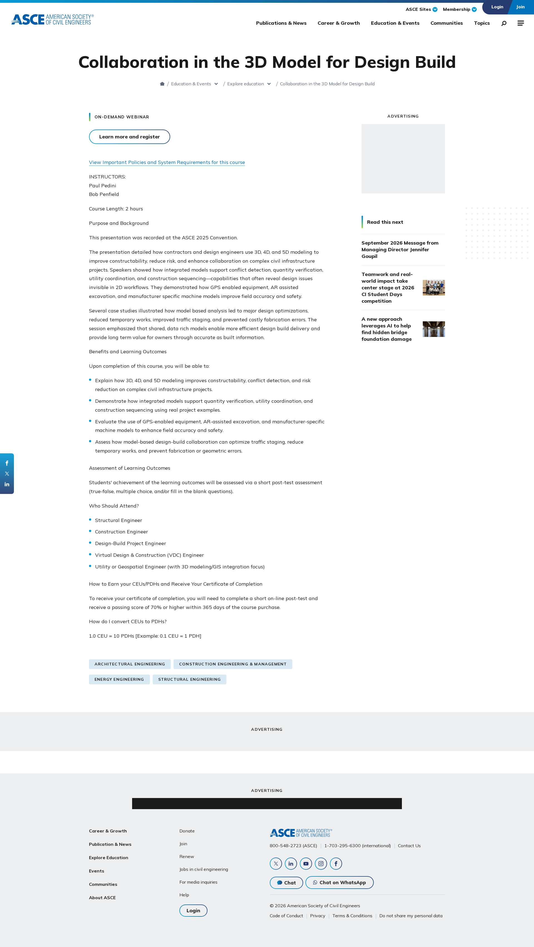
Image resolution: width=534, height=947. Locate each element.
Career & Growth (339, 23)
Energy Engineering (119, 679)
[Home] (162, 84)
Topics (482, 23)
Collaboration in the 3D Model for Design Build (327, 83)
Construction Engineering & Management (233, 664)
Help (184, 895)
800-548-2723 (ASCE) (293, 845)
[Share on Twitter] (7, 473)
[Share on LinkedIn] (7, 484)
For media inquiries (198, 882)
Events (96, 871)
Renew (186, 856)
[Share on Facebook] (7, 463)
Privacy (317, 915)
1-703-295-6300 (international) (357, 845)
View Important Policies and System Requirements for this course (167, 162)
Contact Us (409, 845)
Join (183, 843)
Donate (187, 831)
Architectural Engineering (130, 664)
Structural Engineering (189, 679)
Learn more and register (129, 136)
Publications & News (281, 23)
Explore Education (108, 857)
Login (193, 910)
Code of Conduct (286, 915)
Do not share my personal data (410, 915)
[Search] (502, 22)
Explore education (245, 83)
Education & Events (395, 23)
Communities (447, 23)
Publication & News (110, 844)
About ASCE (102, 897)
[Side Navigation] (520, 22)
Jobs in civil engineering (203, 869)
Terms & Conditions (352, 915)
